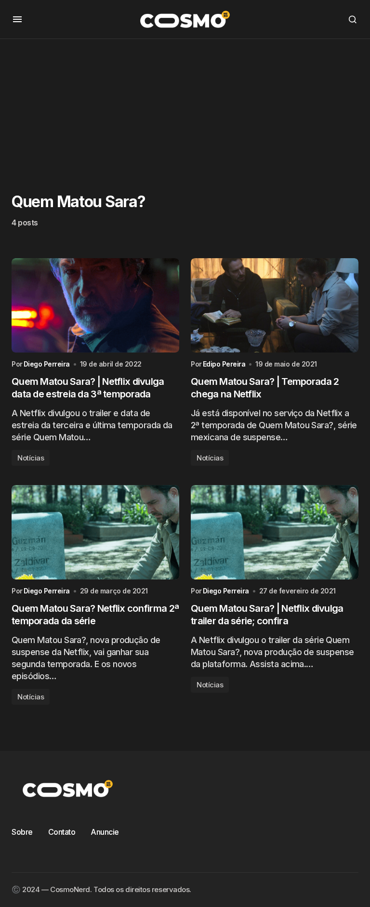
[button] (17, 19)
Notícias (30, 457)
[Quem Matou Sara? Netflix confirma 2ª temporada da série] (95, 532)
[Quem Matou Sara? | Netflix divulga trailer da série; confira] (274, 532)
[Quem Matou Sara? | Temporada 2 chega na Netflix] (274, 305)
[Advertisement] (185, 106)
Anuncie (105, 832)
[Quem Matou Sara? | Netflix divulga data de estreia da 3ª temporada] (95, 305)
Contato (62, 832)
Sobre (22, 832)
